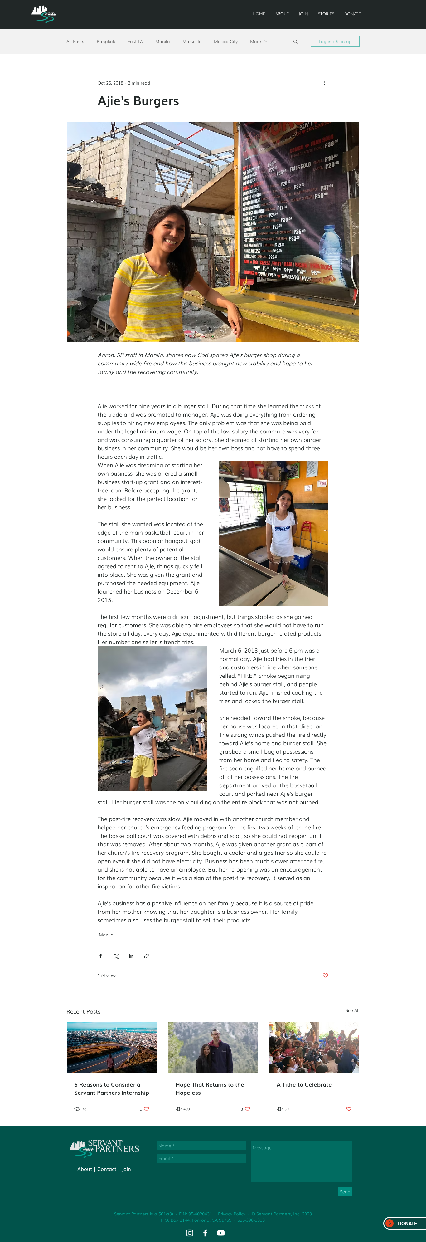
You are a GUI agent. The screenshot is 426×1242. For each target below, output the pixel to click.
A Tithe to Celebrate (304, 1084)
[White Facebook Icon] (205, 1233)
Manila (162, 41)
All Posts (75, 41)
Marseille (191, 41)
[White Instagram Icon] (189, 1233)
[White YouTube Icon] (220, 1233)
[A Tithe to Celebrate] (314, 1047)
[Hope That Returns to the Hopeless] (213, 1047)
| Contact (105, 1168)
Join (126, 1168)
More (255, 41)
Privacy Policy (231, 1213)
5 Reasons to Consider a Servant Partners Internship (111, 1088)
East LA (135, 41)
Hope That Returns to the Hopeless (210, 1088)
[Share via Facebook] (101, 956)
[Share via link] (146, 956)
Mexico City (226, 41)
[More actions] (324, 82)
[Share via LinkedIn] (131, 956)
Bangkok (106, 41)
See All (353, 1010)
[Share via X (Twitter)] (116, 956)
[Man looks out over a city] (112, 1047)
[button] (295, 41)
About (84, 1168)
